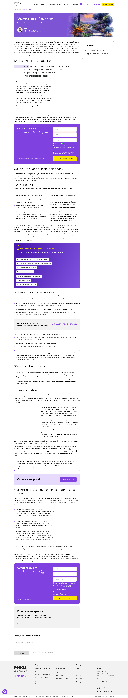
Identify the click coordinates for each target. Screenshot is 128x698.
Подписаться (22, 624)
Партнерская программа (83, 682)
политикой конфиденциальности (24, 160)
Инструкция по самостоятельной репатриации (32, 259)
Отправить (22, 653)
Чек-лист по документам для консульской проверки (34, 263)
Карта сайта (111, 696)
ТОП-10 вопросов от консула (26, 267)
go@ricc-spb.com (102, 688)
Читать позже (37, 22)
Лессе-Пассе (80, 678)
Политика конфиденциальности (100, 696)
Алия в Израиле (59, 675)
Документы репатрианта (25, 272)
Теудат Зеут (79, 672)
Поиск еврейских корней (62, 678)
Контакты (75, 4)
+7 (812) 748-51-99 (93, 4)
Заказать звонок (108, 4)
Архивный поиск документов (26, 284)
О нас (36, 4)
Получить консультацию (65, 158)
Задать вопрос (68, 479)
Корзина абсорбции (23, 280)
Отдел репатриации (61, 672)
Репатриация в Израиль (55, 4)
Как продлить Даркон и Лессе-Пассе (29, 276)
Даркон (78, 675)
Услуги (42, 4)
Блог (68, 4)
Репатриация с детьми (61, 668)
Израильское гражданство (42, 674)
